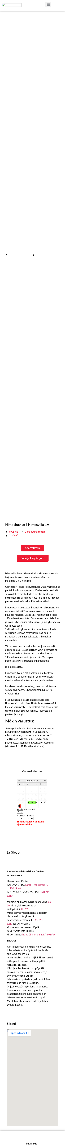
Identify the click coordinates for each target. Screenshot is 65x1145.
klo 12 (24, 909)
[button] (48, 4)
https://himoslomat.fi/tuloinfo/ (38, 935)
